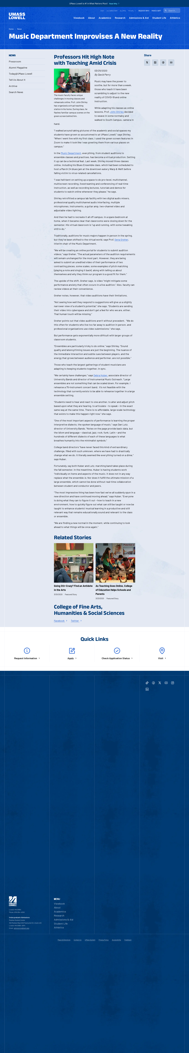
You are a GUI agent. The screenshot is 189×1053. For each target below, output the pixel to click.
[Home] (17, 16)
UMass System (90, 940)
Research (120, 17)
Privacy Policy (104, 940)
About (91, 17)
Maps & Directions (64, 940)
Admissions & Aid (139, 17)
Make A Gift (156, 11)
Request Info (143, 11)
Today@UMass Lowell (20, 73)
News (19, 29)
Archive (13, 85)
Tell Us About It (17, 79)
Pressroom (15, 61)
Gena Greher (121, 239)
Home (11, 29)
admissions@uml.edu (21, 928)
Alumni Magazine (18, 67)
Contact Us (77, 940)
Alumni (123, 11)
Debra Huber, (101, 375)
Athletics (175, 17)
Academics (105, 17)
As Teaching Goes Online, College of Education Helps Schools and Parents (114, 589)
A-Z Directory (112, 11)
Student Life (159, 17)
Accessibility (116, 940)
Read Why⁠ (113, 3)
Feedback (127, 940)
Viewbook (78, 17)
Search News (16, 92)
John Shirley (117, 111)
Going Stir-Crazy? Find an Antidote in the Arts (73, 587)
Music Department (71, 153)
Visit (102, 11)
